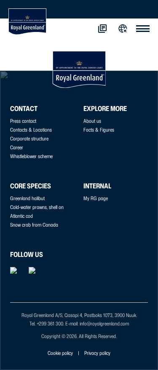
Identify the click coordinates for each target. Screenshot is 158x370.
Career (16, 147)
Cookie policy (60, 353)
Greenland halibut (27, 198)
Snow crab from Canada (34, 224)
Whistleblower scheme (31, 156)
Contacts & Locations (31, 129)
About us (92, 120)
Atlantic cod (21, 215)
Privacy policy (97, 353)
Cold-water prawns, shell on (37, 207)
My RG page (95, 198)
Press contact (23, 120)
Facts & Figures (98, 129)
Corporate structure (29, 138)
